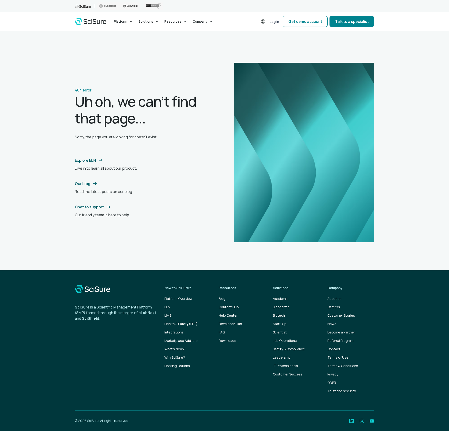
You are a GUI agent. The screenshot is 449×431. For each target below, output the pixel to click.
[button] (123, 21)
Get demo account (305, 21)
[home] (90, 21)
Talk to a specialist (352, 21)
